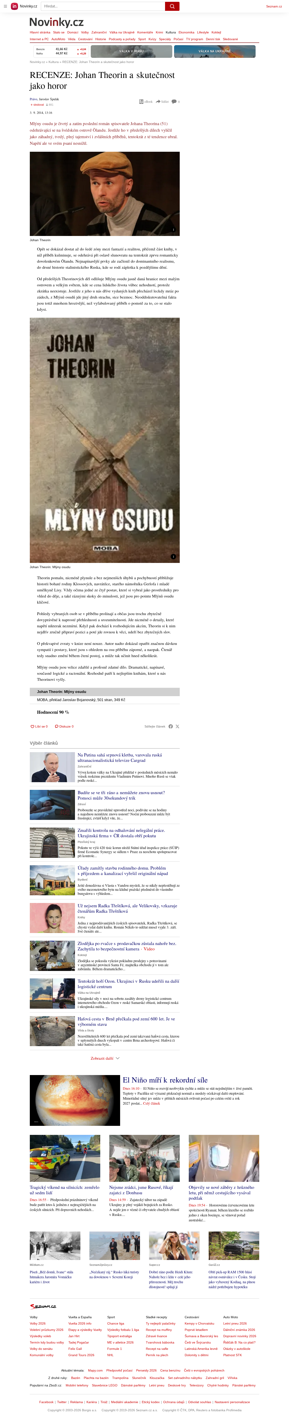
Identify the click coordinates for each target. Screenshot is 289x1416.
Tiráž (103, 1402)
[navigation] (5, 6)
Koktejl (216, 32)
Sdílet (165, 101)
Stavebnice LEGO (104, 1385)
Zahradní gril (215, 1378)
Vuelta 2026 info (79, 1323)
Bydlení (82, 879)
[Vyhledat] (172, 6)
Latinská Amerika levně (201, 1349)
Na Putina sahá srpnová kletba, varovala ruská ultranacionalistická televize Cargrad (120, 757)
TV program (194, 39)
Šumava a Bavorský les (201, 1336)
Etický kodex (151, 1402)
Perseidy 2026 (146, 1370)
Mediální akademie (124, 1402)
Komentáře (145, 32)
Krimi (159, 32)
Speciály (165, 39)
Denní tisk (213, 39)
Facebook (46, 1402)
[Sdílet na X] (177, 726)
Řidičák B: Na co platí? (239, 1342)
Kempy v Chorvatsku (199, 1323)
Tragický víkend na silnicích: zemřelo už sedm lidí (64, 1190)
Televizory (196, 1385)
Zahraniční (99, 32)
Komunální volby (42, 1355)
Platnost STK (232, 1355)
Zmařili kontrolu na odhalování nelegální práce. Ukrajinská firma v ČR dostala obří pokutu (121, 833)
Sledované (230, 39)
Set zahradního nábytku (185, 1378)
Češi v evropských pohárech (204, 1370)
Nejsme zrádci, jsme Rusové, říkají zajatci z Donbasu (141, 1190)
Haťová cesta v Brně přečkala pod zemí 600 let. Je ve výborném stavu (126, 1021)
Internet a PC (39, 39)
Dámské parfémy (133, 1385)
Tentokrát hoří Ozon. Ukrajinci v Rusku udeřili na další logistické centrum (128, 983)
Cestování (85, 39)
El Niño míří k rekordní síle (165, 1079)
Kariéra (91, 1402)
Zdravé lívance (156, 1336)
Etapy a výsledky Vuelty (85, 1330)
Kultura (171, 32)
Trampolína (120, 1378)
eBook (148, 101)
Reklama (76, 1402)
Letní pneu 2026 (235, 1323)
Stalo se (59, 32)
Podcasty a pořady (122, 39)
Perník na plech (157, 1355)
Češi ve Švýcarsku (198, 1342)
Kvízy (152, 39)
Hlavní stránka (40, 32)
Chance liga (115, 1323)
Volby (85, 32)
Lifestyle (203, 32)
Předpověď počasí (119, 1370)
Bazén (75, 1378)
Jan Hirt (73, 1336)
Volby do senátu (41, 1349)
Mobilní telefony (77, 1385)
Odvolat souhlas (199, 1402)
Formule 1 (114, 1349)
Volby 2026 (38, 1323)
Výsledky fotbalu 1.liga (123, 1330)
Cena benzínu (170, 1370)
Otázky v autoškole (236, 1349)
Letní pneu (156, 1385)
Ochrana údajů (173, 1402)
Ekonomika (186, 32)
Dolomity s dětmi (196, 1355)
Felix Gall (75, 1349)
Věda (71, 39)
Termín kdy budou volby (47, 1342)
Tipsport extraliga (119, 1336)
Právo (33, 99)
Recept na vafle (157, 1349)
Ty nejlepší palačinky (160, 1323)
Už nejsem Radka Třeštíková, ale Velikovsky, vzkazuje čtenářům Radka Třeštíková (127, 908)
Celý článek (151, 1103)
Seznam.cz (274, 6)
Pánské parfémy (244, 1385)
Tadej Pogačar (78, 1342)
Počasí (178, 39)
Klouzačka (157, 1378)
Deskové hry (177, 1385)
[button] (105, 194)
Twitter (62, 1402)
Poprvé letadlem (196, 1330)
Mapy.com (95, 1370)
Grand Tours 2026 (81, 1355)
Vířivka (232, 1378)
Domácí (72, 32)
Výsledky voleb (40, 1336)
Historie (100, 39)
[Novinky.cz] (57, 23)
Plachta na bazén (96, 1378)
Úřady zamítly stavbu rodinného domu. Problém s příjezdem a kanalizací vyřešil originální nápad (123, 870)
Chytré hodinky (218, 1385)
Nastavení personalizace (232, 1402)
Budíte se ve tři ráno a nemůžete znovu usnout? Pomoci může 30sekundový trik (121, 795)
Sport (142, 39)
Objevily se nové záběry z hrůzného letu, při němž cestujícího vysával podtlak (221, 1192)
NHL (110, 1355)
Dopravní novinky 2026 (239, 1336)
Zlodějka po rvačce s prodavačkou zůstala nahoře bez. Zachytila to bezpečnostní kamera (127, 946)
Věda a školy (86, 1030)
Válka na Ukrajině (122, 32)
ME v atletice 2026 (120, 1342)
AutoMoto (58, 39)
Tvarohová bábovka (160, 1342)
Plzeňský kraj (86, 842)
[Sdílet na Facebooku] (170, 726)
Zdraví (82, 804)
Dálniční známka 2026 (239, 1330)
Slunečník (139, 1378)
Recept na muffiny (159, 1330)
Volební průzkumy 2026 (46, 1330)
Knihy (81, 917)
